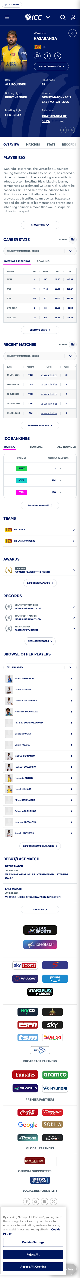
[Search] (63, 17)
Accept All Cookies (33, 1266)
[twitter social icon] (57, 55)
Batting (9, 446)
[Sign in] (73, 17)
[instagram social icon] (37, 55)
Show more (38, 225)
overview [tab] (11, 144)
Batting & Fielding (17, 261)
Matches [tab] (33, 144)
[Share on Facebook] (63, 130)
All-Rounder (66, 446)
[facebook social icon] (47, 55)
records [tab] (69, 144)
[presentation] (11, 144)
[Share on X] (71, 130)
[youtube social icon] (35, 1201)
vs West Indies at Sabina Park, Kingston (33, 897)
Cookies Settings (33, 1242)
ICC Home (14, 4)
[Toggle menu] (6, 17)
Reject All (33, 1254)
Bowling (36, 446)
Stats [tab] (51, 144)
